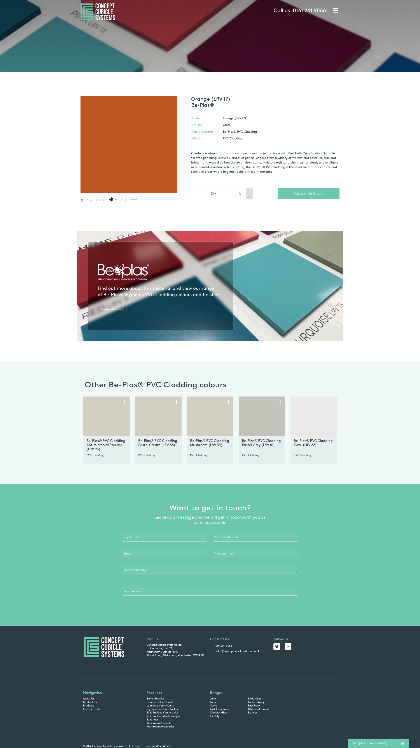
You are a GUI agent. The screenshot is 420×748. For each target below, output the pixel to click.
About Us (88, 699)
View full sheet (96, 200)
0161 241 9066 (309, 11)
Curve (213, 706)
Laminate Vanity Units (160, 706)
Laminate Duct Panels (160, 702)
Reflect (252, 712)
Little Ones (254, 699)
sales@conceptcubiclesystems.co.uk (237, 651)
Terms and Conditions (158, 746)
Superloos (152, 719)
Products (88, 706)
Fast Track (254, 706)
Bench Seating (155, 699)
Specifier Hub (91, 709)
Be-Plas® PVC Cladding (240, 132)
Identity (214, 716)
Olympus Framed (258, 709)
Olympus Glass (219, 712)
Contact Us (90, 702)
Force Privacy (256, 702)
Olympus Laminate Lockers (163, 709)
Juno (213, 699)
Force (213, 702)
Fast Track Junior (220, 709)
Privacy (136, 746)
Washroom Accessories (160, 726)
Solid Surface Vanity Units (162, 712)
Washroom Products (159, 723)
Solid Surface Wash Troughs (163, 716)
